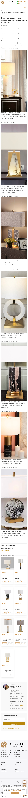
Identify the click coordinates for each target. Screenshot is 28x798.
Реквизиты (3, 769)
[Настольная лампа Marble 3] (20, 625)
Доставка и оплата (19, 771)
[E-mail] (1, 756)
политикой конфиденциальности (11, 728)
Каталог (3, 762)
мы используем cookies (14, 790)
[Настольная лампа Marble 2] (7, 657)
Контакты (17, 764)
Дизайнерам (18, 762)
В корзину (5, 581)
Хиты (16, 769)
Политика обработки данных (20, 774)
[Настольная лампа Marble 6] (20, 563)
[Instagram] (14, 754)
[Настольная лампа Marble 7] (7, 563)
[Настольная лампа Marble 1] (7, 625)
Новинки (3, 767)
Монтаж (3, 774)
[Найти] (25, 7)
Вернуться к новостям (8, 545)
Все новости (5, 550)
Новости (17, 767)
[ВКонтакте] (14, 756)
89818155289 (22, 3)
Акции (2, 764)
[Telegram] (14, 752)
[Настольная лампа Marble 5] (7, 594)
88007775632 (22, 1)
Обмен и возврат (5, 771)
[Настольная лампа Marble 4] (20, 594)
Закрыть (15, 793)
